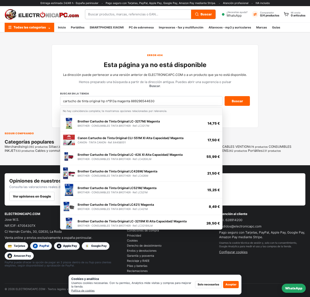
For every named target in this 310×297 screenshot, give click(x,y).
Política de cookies (83, 290)
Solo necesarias (208, 284)
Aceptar (230, 284)
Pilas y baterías (137, 265)
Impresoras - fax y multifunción (181, 27)
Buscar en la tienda (74, 93)
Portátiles (78, 27)
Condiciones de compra (143, 230)
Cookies (132, 240)
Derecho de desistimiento (144, 245)
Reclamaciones (137, 271)
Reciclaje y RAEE (138, 260)
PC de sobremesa (141, 27)
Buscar (237, 101)
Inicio (62, 27)
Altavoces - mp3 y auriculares (230, 27)
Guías (276, 27)
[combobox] (138, 14)
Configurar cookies (233, 252)
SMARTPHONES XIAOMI (107, 27)
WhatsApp (293, 288)
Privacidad (134, 235)
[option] (141, 123)
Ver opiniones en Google (32, 196)
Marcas (261, 27)
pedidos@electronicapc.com (240, 226)
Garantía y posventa (140, 255)
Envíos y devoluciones (141, 250)
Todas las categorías (29, 27)
